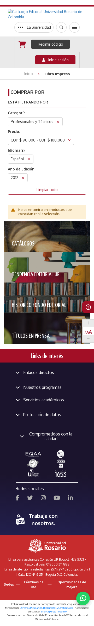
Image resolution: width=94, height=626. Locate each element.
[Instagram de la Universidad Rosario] (43, 498)
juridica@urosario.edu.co (54, 611)
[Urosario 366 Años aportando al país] (60, 473)
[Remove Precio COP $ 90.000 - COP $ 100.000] (69, 141)
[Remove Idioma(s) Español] (28, 159)
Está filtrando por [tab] (28, 102)
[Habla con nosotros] (83, 598)
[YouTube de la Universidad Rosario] (57, 498)
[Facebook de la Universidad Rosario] (17, 498)
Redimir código (50, 44)
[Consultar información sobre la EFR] (33, 464)
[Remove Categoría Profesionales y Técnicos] (58, 122)
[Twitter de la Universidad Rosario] (30, 498)
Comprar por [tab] (27, 92)
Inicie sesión (57, 60)
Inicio (29, 73)
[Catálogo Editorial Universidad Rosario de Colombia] (47, 14)
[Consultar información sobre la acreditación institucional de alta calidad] (60, 453)
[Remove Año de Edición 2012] (23, 178)
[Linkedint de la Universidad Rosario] (70, 498)
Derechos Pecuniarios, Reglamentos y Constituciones (46, 607)
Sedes (9, 584)
